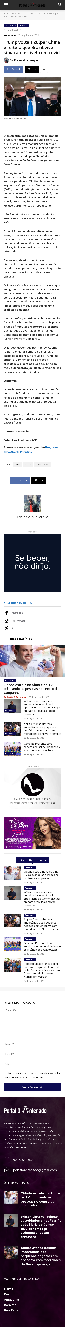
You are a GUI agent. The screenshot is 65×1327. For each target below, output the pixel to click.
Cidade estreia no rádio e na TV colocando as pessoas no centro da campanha (31, 689)
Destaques (15, 13)
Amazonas (9, 680)
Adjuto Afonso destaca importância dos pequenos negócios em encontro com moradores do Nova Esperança (42, 728)
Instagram (18, 620)
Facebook (17, 613)
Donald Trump (42, 464)
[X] (6, 628)
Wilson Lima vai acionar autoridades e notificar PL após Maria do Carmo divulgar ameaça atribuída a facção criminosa (42, 707)
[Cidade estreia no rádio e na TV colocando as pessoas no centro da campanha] (32, 661)
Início (6, 13)
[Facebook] (6, 613)
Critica (28, 464)
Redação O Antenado (15, 697)
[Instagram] (6, 621)
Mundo (23, 25)
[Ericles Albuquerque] (7, 60)
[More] (44, 69)
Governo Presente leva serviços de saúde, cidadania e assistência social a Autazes (42, 747)
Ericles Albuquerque (26, 60)
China (17, 464)
